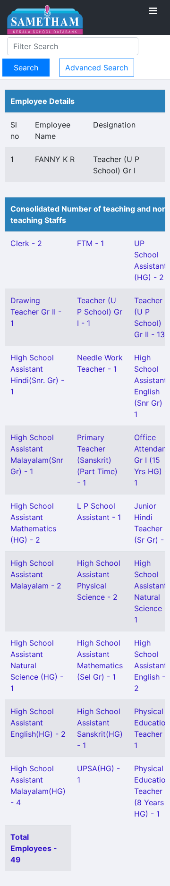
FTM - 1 (90, 243)
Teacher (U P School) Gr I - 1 (99, 312)
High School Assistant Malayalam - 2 (35, 574)
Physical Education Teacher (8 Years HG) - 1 (152, 791)
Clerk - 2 (26, 243)
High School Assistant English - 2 (150, 665)
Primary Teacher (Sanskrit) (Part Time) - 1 (97, 460)
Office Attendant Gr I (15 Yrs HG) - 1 (151, 460)
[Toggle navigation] (153, 11)
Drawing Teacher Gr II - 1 (35, 312)
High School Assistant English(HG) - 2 (38, 723)
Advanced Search (96, 67)
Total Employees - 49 (33, 848)
